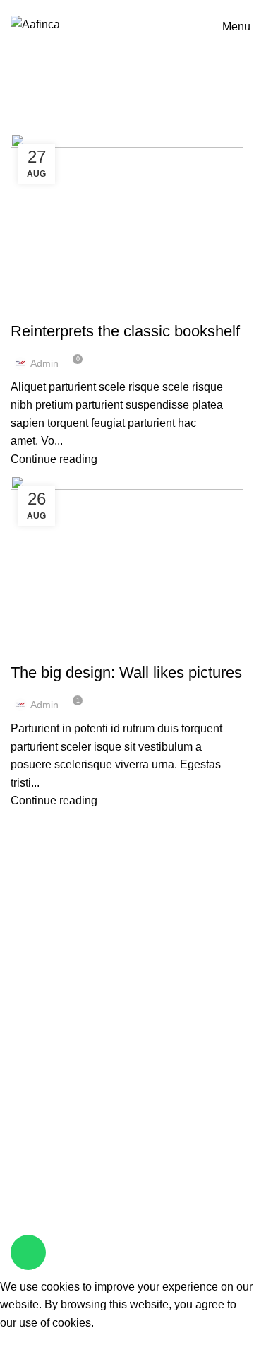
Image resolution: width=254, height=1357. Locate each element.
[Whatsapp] (28, 1252)
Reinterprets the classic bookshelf (125, 331)
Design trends (54, 306)
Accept (28, 1344)
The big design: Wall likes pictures (126, 672)
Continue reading (54, 459)
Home (23, 125)
